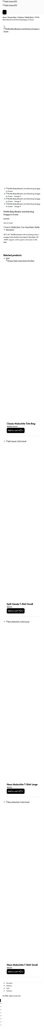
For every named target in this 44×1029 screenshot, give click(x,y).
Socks (5, 1010)
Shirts (6, 1003)
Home (4, 1022)
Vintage (6, 1019)
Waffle (37, 227)
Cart (8, 988)
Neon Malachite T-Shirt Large (22, 784)
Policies (9, 986)
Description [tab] (10, 229)
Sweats (6, 1007)
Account (9, 983)
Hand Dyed (29, 227)
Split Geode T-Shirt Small (20, 603)
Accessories (8, 1016)
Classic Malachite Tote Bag (21, 423)
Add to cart (13, 430)
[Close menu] (0, 1000)
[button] (4, 26)
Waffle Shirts (16, 227)
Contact (9, 991)
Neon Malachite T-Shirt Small (22, 964)
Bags (4, 1013)
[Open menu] (5, 12)
